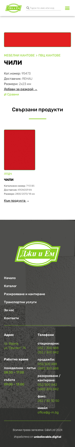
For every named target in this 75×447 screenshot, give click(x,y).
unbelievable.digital (47, 437)
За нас (9, 310)
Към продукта (15, 201)
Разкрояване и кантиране (24, 294)
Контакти (11, 318)
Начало (10, 278)
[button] (67, 8)
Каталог (10, 286)
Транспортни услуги (20, 302)
